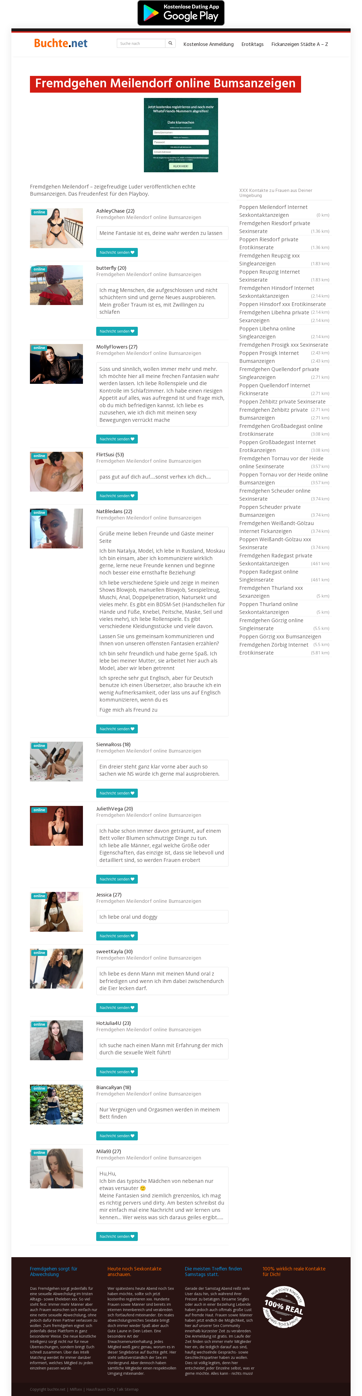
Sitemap (132, 1389)
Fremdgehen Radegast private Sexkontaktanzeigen (284, 559)
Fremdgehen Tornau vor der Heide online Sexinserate (284, 462)
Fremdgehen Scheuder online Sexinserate (284, 494)
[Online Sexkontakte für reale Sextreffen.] (60, 45)
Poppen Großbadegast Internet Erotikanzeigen (284, 446)
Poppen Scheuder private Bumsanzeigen (284, 510)
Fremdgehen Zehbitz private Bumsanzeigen (284, 413)
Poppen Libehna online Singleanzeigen (284, 332)
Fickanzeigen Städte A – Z (300, 45)
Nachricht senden (115, 252)
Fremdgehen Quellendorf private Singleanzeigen (284, 373)
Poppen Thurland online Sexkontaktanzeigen (284, 608)
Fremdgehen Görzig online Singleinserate (284, 624)
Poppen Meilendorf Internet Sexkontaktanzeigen (284, 210)
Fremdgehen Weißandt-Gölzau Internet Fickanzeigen (284, 527)
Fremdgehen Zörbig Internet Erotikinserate (284, 648)
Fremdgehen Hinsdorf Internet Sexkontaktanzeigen (284, 291)
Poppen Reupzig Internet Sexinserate (284, 275)
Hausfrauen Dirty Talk (104, 1389)
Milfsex (76, 1389)
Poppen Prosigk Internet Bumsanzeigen (284, 356)
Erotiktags (253, 45)
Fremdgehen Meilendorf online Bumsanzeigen (148, 217)
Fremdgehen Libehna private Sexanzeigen (284, 316)
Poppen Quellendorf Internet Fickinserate (284, 389)
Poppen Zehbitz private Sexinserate (284, 402)
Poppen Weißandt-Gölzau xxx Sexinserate (284, 543)
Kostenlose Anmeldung (209, 45)
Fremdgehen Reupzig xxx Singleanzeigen (284, 259)
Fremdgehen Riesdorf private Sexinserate (284, 227)
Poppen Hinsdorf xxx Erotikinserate (284, 304)
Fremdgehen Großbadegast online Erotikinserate (284, 429)
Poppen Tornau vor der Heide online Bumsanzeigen (284, 478)
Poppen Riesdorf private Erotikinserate (284, 243)
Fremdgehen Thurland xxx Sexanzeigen (284, 591)
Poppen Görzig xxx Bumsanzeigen (284, 637)
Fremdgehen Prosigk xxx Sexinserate (284, 345)
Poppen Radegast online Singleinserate (284, 575)
